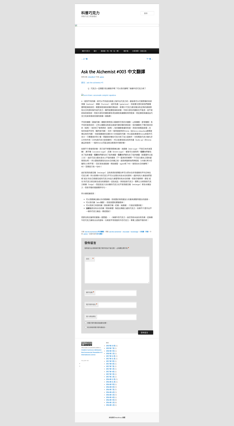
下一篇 (149, 59)
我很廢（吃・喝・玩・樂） (110, 51)
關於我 (126, 51)
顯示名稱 (90, 292)
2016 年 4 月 (110, 397)
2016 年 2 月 (110, 402)
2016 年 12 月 (110, 379)
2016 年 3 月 (110, 400)
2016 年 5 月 (110, 395)
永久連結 (99, 234)
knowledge (134, 232)
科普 (147, 232)
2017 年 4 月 (110, 372)
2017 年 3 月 (110, 374)
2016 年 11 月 (110, 382)
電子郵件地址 (91, 304)
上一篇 (84, 59)
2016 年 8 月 (110, 387)
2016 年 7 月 (110, 390)
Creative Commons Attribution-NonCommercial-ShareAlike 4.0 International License (91, 352)
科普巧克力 (90, 12)
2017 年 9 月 (110, 361)
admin (102, 77)
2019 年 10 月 (110, 346)
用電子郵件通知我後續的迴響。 (97, 323)
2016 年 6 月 (110, 392)
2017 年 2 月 (110, 377)
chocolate (126, 232)
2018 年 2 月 (110, 353)
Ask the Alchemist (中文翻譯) (94, 232)
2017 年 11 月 (110, 359)
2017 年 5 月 (110, 369)
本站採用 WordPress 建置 (117, 417)
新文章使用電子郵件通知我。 (96, 327)
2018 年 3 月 (110, 351)
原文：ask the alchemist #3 (92, 82)
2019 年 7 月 (110, 348)
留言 (89, 259)
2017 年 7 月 (110, 366)
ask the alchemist (115, 232)
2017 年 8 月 (110, 364)
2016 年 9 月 (110, 384)
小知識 (142, 232)
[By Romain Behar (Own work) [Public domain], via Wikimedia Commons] (98, 95)
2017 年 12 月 (110, 356)
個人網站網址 (91, 316)
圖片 (95, 51)
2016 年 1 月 (110, 405)
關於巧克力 (86, 51)
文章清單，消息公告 (139, 51)
